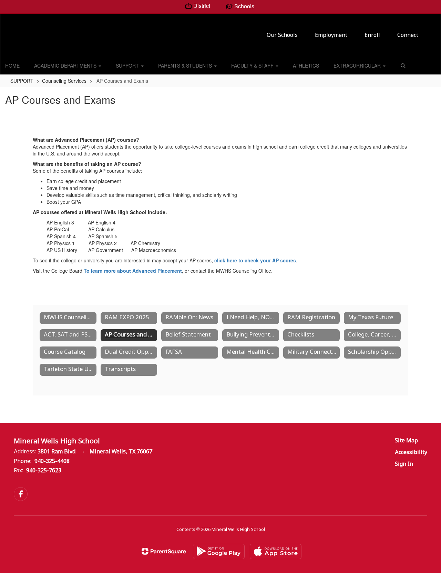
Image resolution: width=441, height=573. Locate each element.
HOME (12, 65)
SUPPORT (128, 65)
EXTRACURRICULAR (358, 65)
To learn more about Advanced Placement (133, 270)
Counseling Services (64, 80)
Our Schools (282, 35)
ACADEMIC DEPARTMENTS (66, 65)
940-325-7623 (43, 470)
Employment (331, 35)
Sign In (404, 464)
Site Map (406, 440)
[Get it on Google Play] (219, 551)
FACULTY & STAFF (253, 65)
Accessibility (411, 452)
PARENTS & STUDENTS (185, 65)
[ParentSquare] (164, 551)
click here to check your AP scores (255, 260)
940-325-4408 (52, 461)
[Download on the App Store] (275, 551)
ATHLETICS (306, 65)
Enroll (372, 35)
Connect (407, 35)
